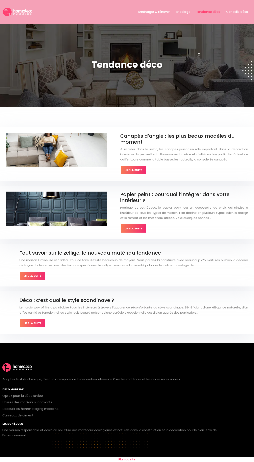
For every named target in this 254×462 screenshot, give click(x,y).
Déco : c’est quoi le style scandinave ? (66, 300)
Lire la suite (133, 170)
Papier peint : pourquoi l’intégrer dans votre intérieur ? (175, 197)
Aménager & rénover (154, 12)
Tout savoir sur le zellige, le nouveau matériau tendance (90, 252)
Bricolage (183, 12)
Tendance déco (208, 12)
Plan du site (127, 459)
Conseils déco (237, 12)
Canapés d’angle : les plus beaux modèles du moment (177, 139)
